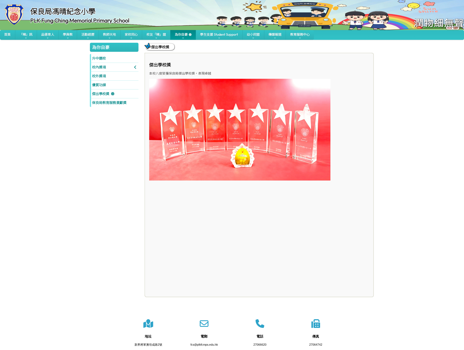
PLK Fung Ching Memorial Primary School (79, 20)
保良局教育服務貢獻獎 (109, 102)
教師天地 (109, 34)
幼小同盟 (253, 34)
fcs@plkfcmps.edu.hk (204, 344)
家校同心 (131, 34)
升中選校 (99, 58)
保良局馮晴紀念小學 (63, 11)
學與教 (68, 34)
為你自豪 (181, 34)
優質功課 (99, 85)
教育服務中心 (300, 34)
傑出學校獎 (100, 94)
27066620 (259, 344)
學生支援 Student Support (219, 34)
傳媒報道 (274, 34)
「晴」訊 (25, 34)
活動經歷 (87, 34)
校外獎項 (99, 76)
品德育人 (47, 34)
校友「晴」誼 (156, 34)
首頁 (7, 34)
